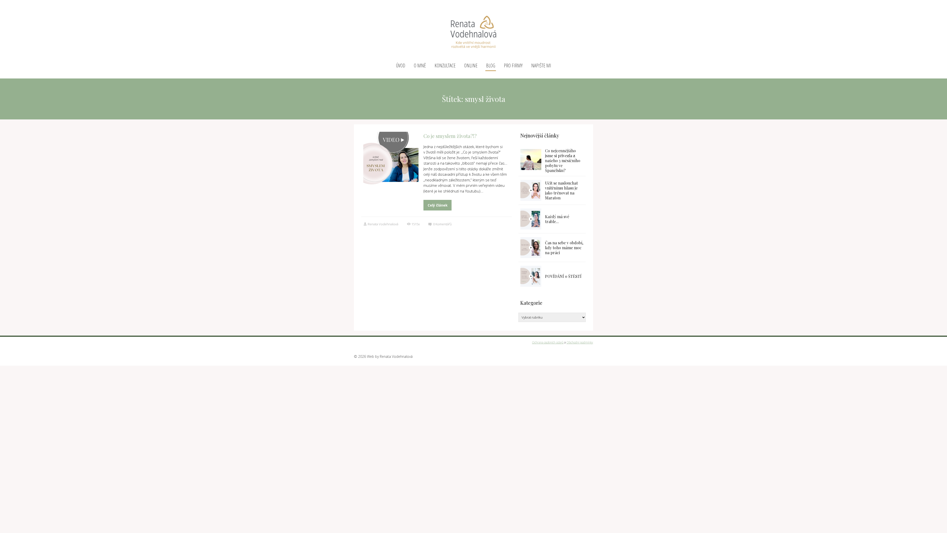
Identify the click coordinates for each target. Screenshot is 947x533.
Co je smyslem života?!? (450, 136)
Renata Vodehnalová (383, 224)
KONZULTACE (445, 65)
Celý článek (438, 205)
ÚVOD (400, 65)
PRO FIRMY (513, 65)
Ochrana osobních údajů (548, 342)
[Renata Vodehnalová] (473, 30)
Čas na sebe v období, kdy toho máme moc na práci (564, 247)
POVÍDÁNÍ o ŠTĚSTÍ (563, 276)
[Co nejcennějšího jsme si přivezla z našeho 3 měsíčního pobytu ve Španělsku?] (530, 159)
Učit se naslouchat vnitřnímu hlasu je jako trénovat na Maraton (561, 190)
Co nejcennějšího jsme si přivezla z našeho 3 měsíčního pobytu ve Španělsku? (562, 160)
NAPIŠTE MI (541, 65)
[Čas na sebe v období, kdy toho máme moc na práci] (530, 247)
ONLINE (470, 65)
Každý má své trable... (557, 219)
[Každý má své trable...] (530, 219)
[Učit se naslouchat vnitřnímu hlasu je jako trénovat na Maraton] (530, 190)
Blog (490, 65)
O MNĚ (420, 65)
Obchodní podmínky (579, 342)
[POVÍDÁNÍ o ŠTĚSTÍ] (530, 276)
